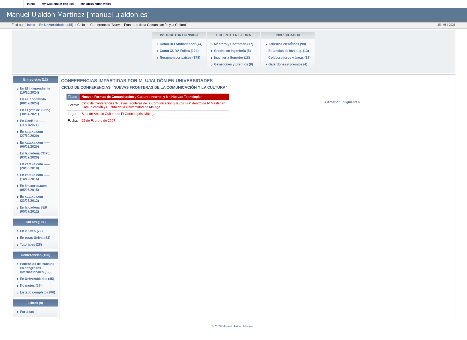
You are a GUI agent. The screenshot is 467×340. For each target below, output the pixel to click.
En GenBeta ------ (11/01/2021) (33, 123)
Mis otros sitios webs (96, 3)
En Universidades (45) (56, 25)
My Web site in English (58, 3)
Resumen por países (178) (180, 58)
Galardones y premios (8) (233, 64)
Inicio (31, 3)
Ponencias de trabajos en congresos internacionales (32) (37, 268)
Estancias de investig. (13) (288, 51)
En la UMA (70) (31, 231)
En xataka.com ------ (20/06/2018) (35, 166)
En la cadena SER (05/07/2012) (33, 209)
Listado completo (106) (37, 292)
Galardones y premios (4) (287, 64)
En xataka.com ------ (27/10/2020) (35, 134)
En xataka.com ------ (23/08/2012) (35, 199)
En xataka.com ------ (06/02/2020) (35, 144)
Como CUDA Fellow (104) (179, 51)
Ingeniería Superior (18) (232, 58)
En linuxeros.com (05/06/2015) (33, 188)
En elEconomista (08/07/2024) (33, 101)
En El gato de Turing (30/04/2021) (35, 112)
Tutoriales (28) (31, 244)
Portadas (27, 312)
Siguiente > (351, 102)
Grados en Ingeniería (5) (232, 51)
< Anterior (332, 102)
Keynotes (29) (31, 286)
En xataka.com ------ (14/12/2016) (35, 177)
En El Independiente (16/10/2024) (35, 90)
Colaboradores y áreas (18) (289, 58)
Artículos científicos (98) (287, 44)
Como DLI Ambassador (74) (181, 44)
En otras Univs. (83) (35, 238)
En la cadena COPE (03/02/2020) (35, 155)
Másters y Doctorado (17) (233, 44)
